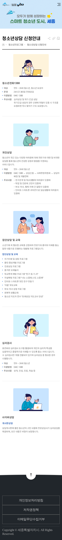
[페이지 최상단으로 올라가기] (31, 475)
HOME (3, 44)
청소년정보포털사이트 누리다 (13, 4)
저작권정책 (31, 510)
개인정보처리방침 (31, 500)
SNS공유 (49, 38)
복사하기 (53, 38)
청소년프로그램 (15, 44)
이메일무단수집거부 (31, 519)
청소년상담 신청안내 (36, 44)
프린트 (58, 38)
